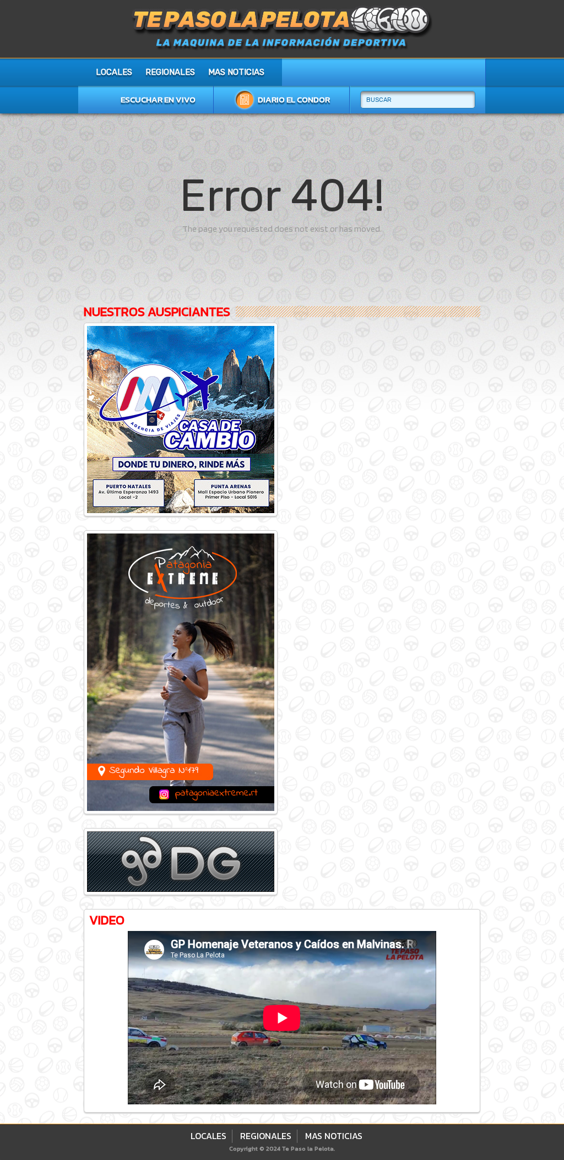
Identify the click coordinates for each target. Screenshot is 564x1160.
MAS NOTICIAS (236, 72)
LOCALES (114, 72)
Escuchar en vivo (158, 99)
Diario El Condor (294, 99)
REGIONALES (170, 72)
